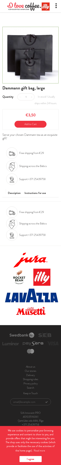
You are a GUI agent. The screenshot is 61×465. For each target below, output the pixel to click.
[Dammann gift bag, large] (30, 55)
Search (30, 388)
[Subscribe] (46, 402)
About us (30, 367)
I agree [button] (30, 459)
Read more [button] (39, 450)
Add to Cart (30, 124)
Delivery (30, 375)
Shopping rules (30, 379)
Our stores (30, 371)
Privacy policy (30, 383)
